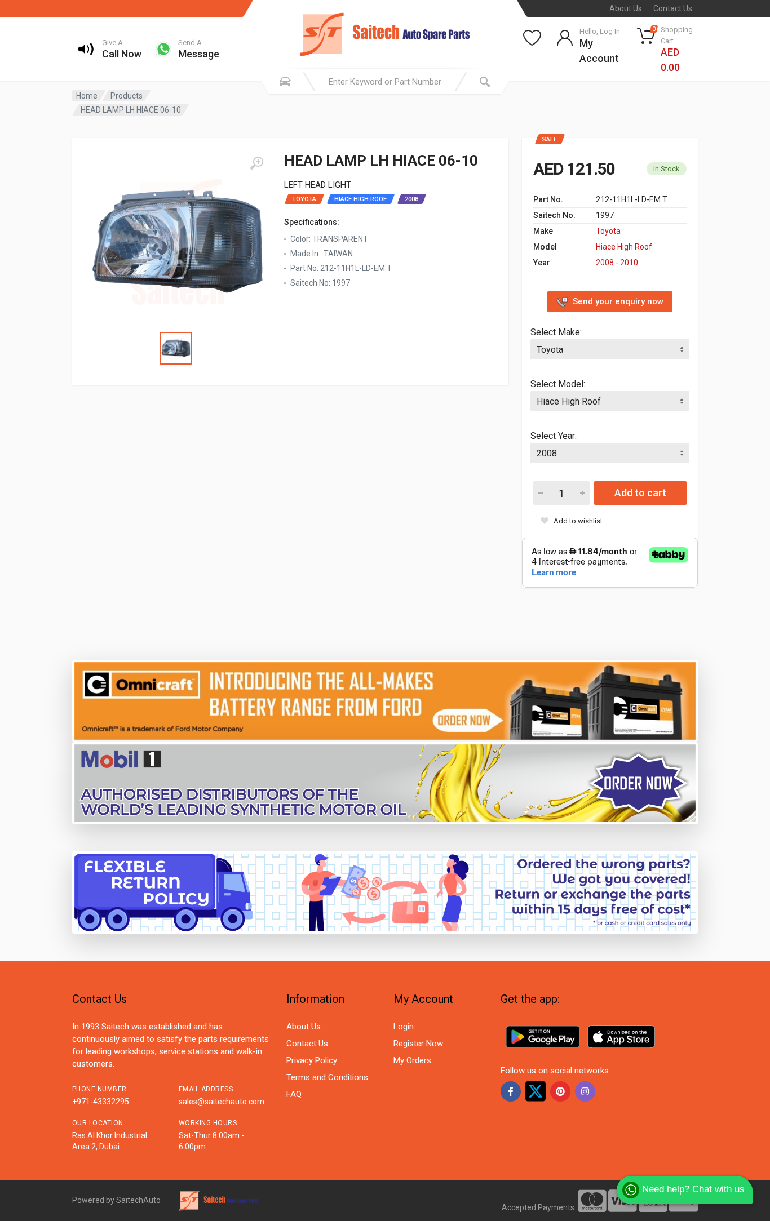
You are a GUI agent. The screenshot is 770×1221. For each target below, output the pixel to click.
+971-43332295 (100, 1101)
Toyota (608, 231)
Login (403, 1027)
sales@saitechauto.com (221, 1101)
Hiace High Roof (624, 246)
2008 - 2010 (617, 262)
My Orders (412, 1060)
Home (87, 95)
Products (126, 95)
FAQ (294, 1094)
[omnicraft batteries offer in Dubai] (385, 700)
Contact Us (672, 8)
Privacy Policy (311, 1060)
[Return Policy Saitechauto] (385, 891)
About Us (625, 8)
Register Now (418, 1043)
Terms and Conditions (327, 1077)
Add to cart (640, 493)
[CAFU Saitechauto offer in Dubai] (385, 782)
